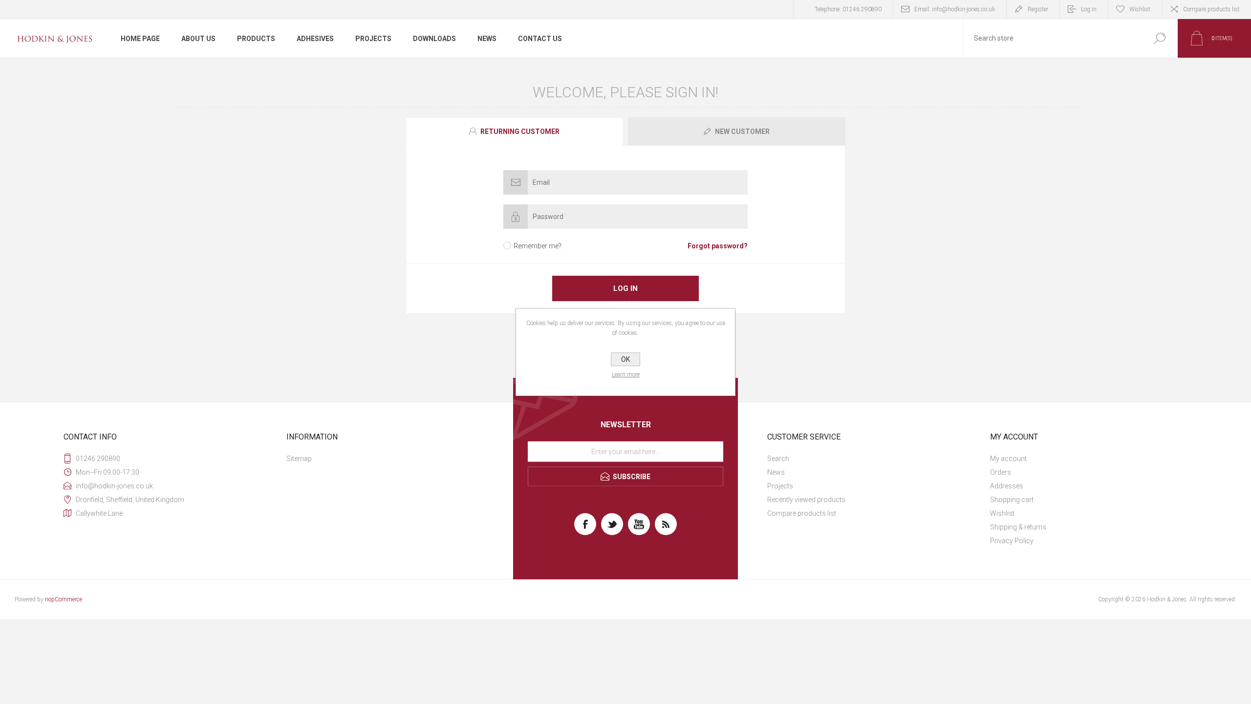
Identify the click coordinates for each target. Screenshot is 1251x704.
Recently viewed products (806, 500)
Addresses (1006, 486)
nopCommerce (63, 599)
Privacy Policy (1012, 541)
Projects (780, 486)
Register (1038, 9)
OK (625, 359)
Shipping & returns (1018, 527)
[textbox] (1052, 38)
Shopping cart (1012, 500)
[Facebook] (585, 524)
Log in (1089, 9)
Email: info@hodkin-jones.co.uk (954, 9)
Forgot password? (718, 246)
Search (778, 458)
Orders (1000, 472)
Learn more (626, 374)
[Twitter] (612, 524)
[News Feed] (666, 524)
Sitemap (299, 458)
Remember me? (537, 246)
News (776, 472)
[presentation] (514, 131)
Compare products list (1211, 9)
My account (1008, 458)
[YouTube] (639, 524)
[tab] (516, 131)
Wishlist (1002, 513)
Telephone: (848, 9)
